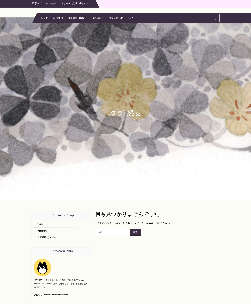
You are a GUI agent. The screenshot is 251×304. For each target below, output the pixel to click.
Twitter (40, 224)
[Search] (214, 18)
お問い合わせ (116, 18)
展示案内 (58, 18)
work (45, 18)
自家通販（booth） (47, 237)
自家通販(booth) (78, 18)
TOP (130, 18)
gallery (98, 18)
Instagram (42, 230)
